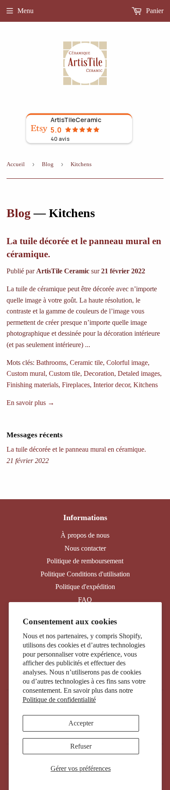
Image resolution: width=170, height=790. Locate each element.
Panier (153, 10)
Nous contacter (85, 548)
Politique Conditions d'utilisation (85, 574)
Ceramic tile (86, 362)
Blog (48, 164)
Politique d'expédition (85, 586)
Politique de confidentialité (59, 699)
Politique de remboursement (85, 561)
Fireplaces (76, 384)
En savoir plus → (30, 402)
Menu (25, 10)
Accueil (16, 164)
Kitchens (145, 384)
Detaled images (139, 373)
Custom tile (64, 373)
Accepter (80, 723)
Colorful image (127, 362)
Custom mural (26, 373)
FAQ (85, 599)
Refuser (81, 746)
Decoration (99, 373)
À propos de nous (85, 535)
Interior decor (111, 384)
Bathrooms (51, 362)
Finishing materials (32, 384)
